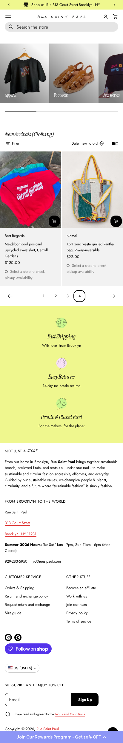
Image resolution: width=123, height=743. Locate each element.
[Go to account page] (105, 16)
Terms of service (78, 621)
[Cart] (114, 16)
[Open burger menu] (8, 16)
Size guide (13, 613)
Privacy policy (77, 613)
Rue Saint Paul (47, 729)
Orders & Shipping (19, 588)
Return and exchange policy (26, 596)
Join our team (76, 604)
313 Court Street (17, 523)
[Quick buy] (54, 221)
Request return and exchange (27, 604)
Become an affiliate (81, 588)
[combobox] (61, 27)
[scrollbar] (61, 111)
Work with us (76, 596)
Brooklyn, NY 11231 (20, 534)
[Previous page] (10, 296)
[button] (61, 737)
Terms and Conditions (70, 714)
